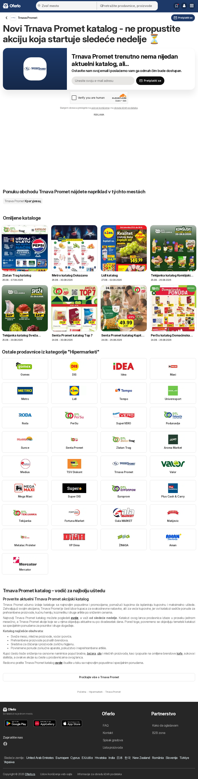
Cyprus (75, 758)
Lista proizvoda (113, 747)
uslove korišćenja (100, 107)
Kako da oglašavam (165, 725)
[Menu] (192, 6)
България (61, 758)
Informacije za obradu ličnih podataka (100, 774)
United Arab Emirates (40, 758)
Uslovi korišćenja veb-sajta (56, 774)
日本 (120, 758)
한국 (128, 758)
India (111, 758)
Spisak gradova (113, 740)
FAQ (105, 725)
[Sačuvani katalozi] (176, 6)
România (158, 758)
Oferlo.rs (30, 774)
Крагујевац (22, 201)
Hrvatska (101, 758)
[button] (184, 6)
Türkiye (184, 758)
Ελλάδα (87, 758)
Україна (9, 762)
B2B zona (158, 733)
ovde (74, 618)
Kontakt (108, 733)
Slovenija (171, 758)
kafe (180, 653)
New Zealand (141, 758)
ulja (99, 653)
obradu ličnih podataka (126, 107)
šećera (91, 653)
